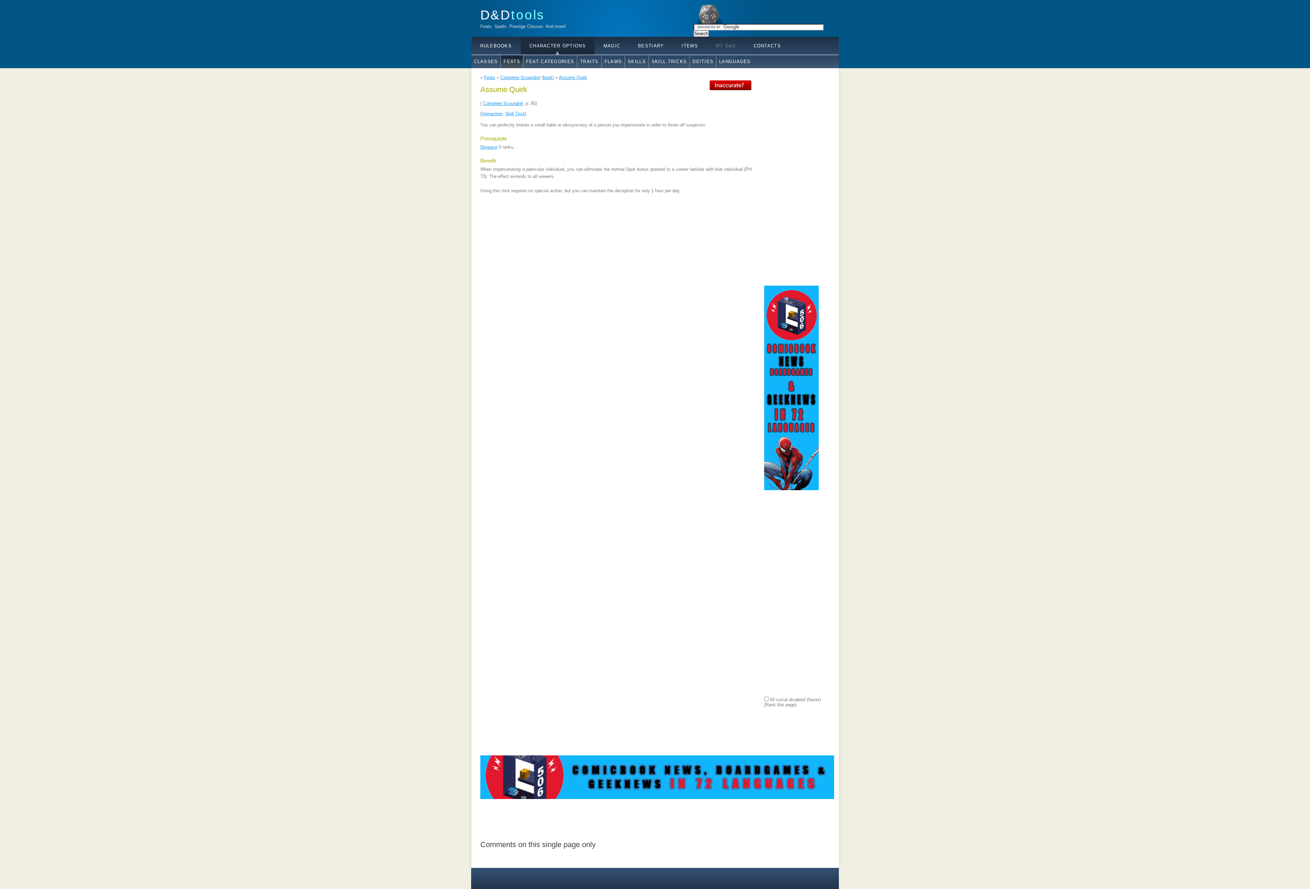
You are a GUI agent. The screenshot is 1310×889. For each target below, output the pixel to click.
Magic (611, 45)
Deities (703, 61)
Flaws (613, 61)
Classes (486, 61)
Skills (637, 61)
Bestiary (651, 45)
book (548, 77)
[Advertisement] (791, 182)
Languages (735, 61)
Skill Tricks (669, 61)
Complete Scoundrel (520, 77)
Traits (589, 61)
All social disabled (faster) (795, 699)
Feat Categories (550, 61)
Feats (512, 61)
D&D (512, 14)
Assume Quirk (573, 77)
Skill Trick (515, 113)
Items (690, 45)
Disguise (488, 147)
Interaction (492, 113)
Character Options (557, 45)
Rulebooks (496, 45)
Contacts (767, 45)
